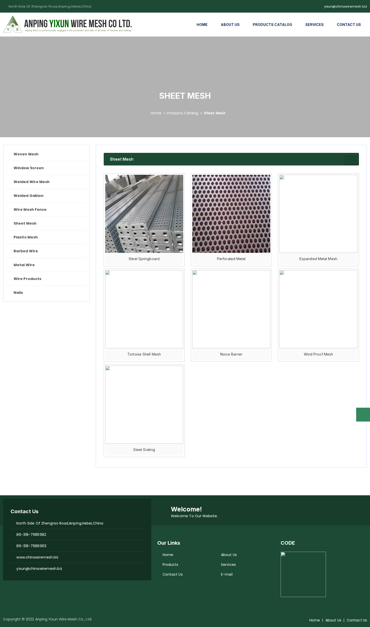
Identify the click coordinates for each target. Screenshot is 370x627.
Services (228, 564)
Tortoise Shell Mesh (144, 354)
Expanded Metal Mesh (318, 259)
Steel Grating (144, 449)
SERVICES (314, 24)
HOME (202, 24)
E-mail (227, 574)
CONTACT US (349, 24)
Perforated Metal (231, 259)
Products (170, 564)
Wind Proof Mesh (318, 354)
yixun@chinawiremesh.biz (345, 6)
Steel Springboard (144, 259)
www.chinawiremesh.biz (35, 557)
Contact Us (173, 574)
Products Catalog (182, 113)
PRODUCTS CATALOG (272, 24)
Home (156, 113)
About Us (229, 554)
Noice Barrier (231, 354)
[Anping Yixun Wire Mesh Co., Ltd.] (68, 25)
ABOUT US (230, 24)
